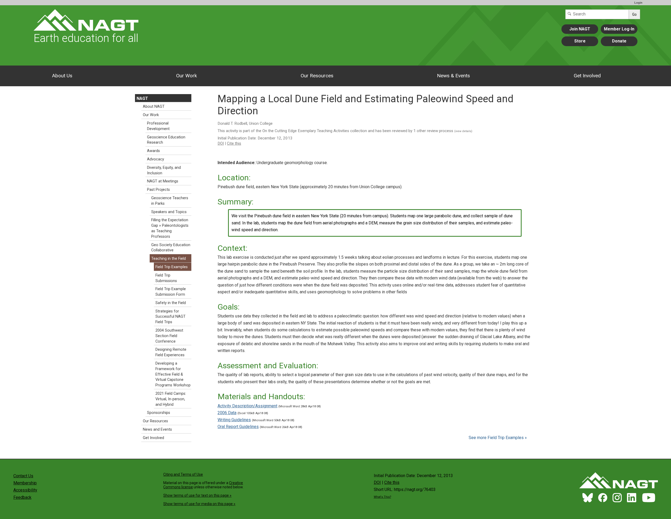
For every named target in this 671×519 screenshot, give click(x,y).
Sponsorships (158, 412)
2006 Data (227, 412)
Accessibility (25, 490)
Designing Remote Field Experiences (170, 352)
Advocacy (155, 159)
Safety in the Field (170, 303)
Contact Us (23, 475)
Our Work (186, 76)
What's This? (382, 497)
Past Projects (158, 189)
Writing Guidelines (234, 419)
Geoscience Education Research (166, 140)
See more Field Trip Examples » (498, 437)
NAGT (142, 98)
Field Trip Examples (171, 267)
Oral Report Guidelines (238, 426)
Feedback (22, 497)
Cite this (234, 143)
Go (634, 14)
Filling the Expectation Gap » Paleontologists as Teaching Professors (169, 228)
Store (580, 41)
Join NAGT (579, 28)
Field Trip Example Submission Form (170, 292)
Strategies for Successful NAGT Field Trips (170, 317)
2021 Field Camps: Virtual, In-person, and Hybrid (170, 399)
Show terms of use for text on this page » (197, 495)
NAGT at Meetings (162, 181)
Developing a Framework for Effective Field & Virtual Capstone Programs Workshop (173, 374)
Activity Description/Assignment (247, 405)
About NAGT (154, 106)
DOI (221, 143)
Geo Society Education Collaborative (170, 248)
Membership (25, 482)
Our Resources (317, 76)
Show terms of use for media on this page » (199, 504)
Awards (153, 151)
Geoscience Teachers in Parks (169, 201)
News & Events (453, 76)
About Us (62, 76)
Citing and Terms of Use (183, 474)
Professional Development (158, 126)
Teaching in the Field (168, 258)
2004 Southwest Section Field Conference (169, 336)
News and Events (157, 429)
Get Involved (587, 76)
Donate (619, 41)
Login (638, 2)
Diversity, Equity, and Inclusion (164, 170)
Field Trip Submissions (166, 278)
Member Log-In (619, 28)
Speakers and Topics (169, 212)
